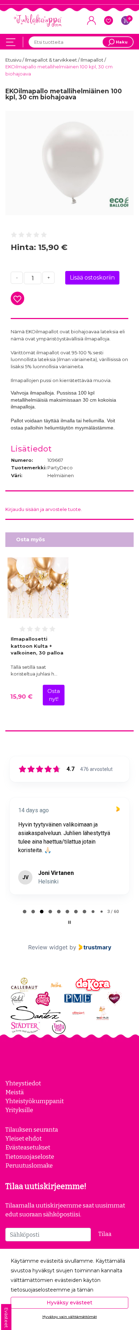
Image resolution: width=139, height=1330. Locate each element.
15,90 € (21, 696)
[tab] (24, 911)
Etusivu (13, 60)
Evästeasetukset (27, 1147)
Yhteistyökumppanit (34, 1101)
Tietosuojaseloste (29, 1156)
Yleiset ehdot (23, 1138)
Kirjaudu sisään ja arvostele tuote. (43, 509)
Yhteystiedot (23, 1083)
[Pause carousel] (69, 922)
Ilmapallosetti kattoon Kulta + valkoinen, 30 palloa (37, 646)
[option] (69, 163)
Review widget (48, 947)
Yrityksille (19, 1109)
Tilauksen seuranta (31, 1129)
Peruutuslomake (29, 1165)
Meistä (14, 1092)
